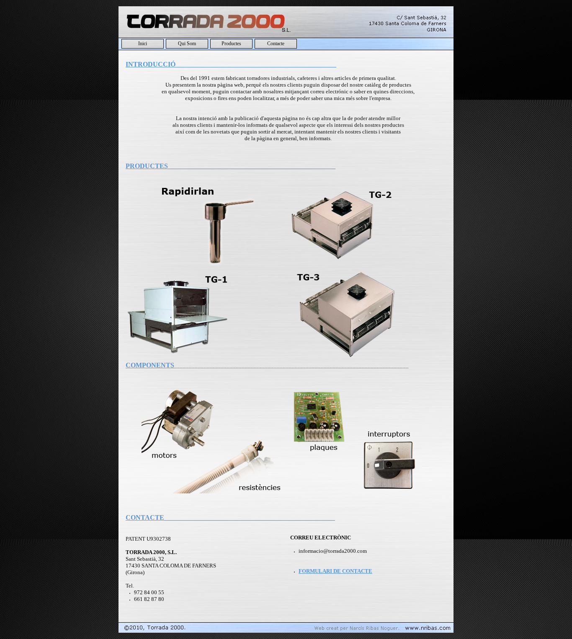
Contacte (275, 43)
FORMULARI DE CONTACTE (335, 571)
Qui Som (187, 43)
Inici (142, 43)
